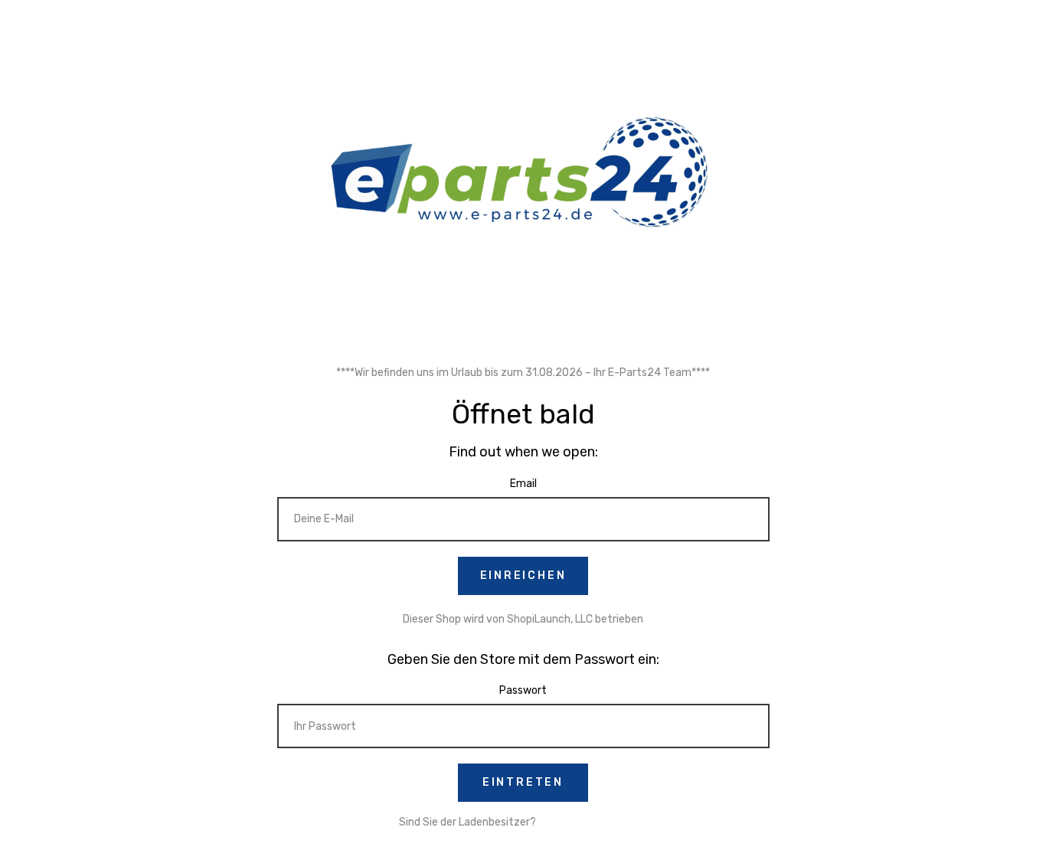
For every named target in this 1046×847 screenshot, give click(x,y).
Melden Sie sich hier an (593, 822)
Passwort (523, 690)
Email (523, 483)
